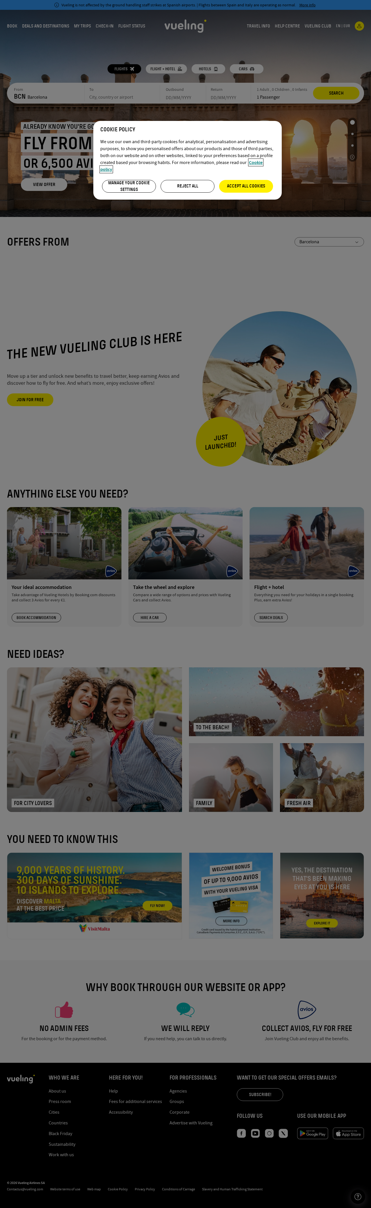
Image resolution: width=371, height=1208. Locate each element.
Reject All (187, 186)
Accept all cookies (246, 186)
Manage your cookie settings (129, 186)
